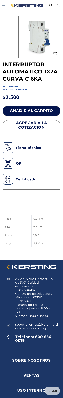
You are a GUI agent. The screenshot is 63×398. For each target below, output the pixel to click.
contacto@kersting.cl (32, 328)
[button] (51, 5)
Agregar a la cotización (31, 125)
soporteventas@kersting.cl (36, 324)
